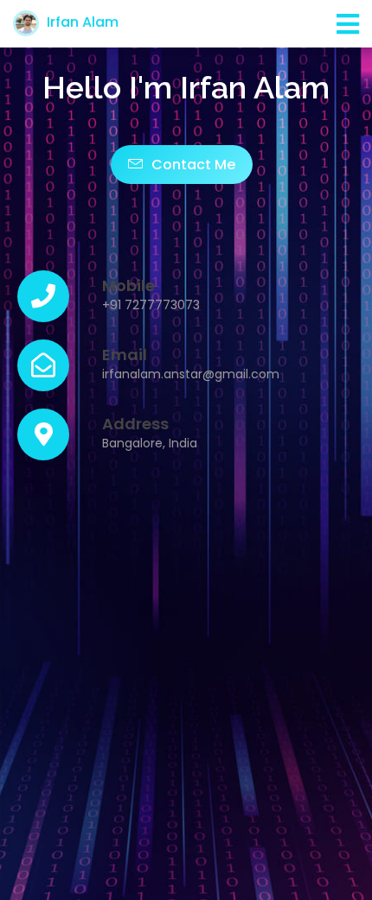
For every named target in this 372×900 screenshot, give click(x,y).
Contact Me (191, 164)
